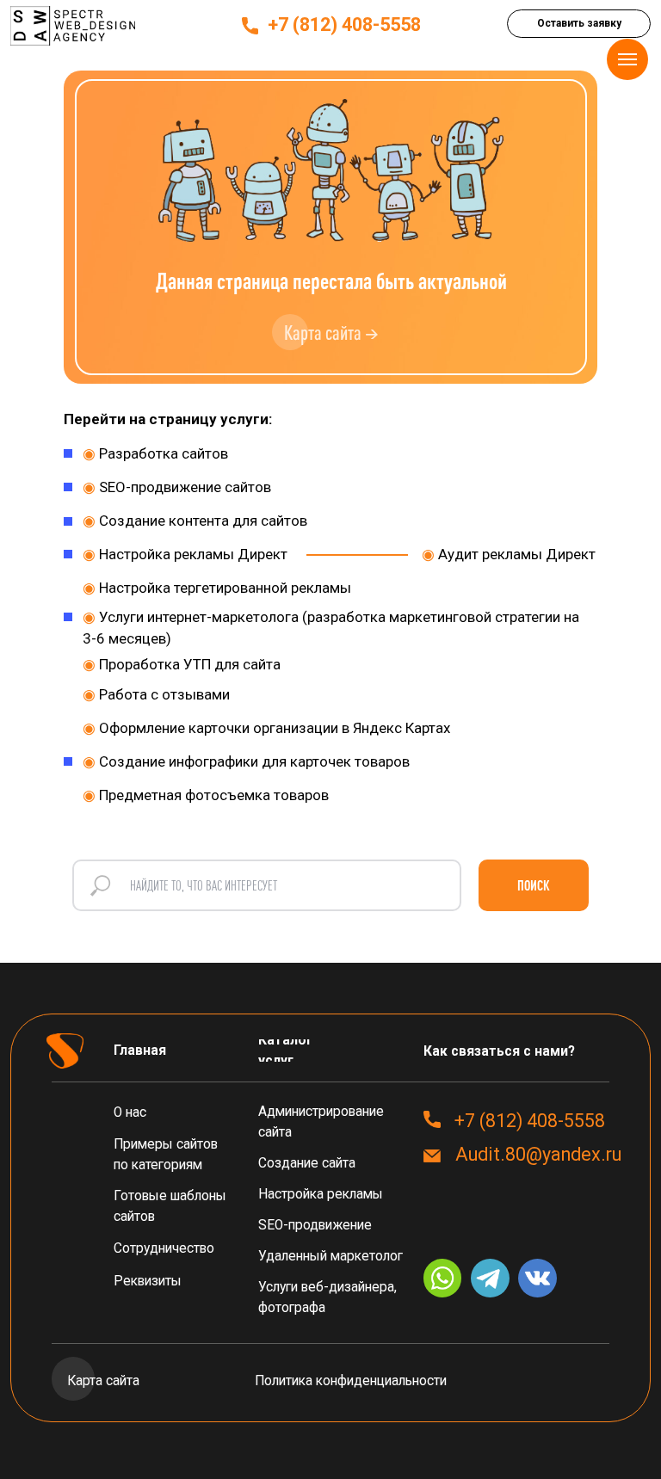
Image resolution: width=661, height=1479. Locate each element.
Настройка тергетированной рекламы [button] (217, 587)
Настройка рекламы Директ (185, 554)
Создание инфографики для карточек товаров (246, 761)
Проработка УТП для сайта (182, 664)
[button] (579, 24)
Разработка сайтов (155, 453)
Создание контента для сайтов (195, 520)
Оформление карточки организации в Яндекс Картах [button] (266, 727)
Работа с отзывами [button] (156, 694)
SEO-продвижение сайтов (177, 487)
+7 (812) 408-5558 (344, 24)
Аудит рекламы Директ (509, 554)
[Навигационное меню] (627, 59)
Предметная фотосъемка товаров (206, 795)
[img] (72, 26)
